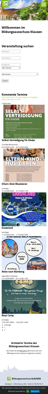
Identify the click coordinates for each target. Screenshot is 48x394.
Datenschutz (35, 391)
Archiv (25, 97)
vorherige (7, 325)
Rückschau (23, 350)
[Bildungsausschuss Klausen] (24, 378)
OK (28, 391)
